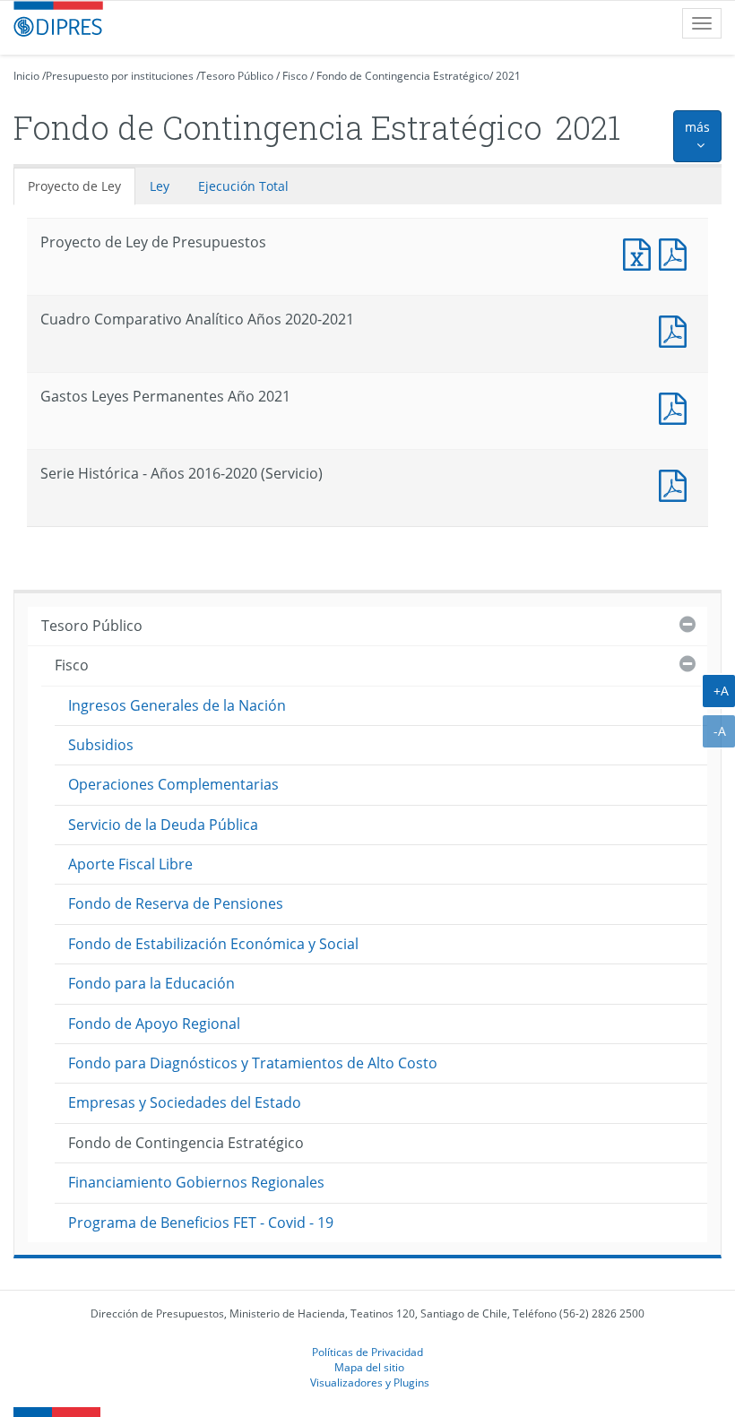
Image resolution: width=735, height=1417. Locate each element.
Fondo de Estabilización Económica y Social (213, 944)
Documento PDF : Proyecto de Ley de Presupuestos (677, 252)
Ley (159, 185)
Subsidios (101, 745)
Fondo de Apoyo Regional (154, 1023)
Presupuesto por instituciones (120, 75)
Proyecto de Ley (74, 185)
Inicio (26, 75)
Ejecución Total (243, 185)
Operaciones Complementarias (173, 784)
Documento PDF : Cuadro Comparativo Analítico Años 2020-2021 (677, 329)
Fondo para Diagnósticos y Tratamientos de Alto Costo (252, 1063)
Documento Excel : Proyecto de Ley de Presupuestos (641, 252)
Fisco (294, 75)
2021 (508, 75)
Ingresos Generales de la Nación (177, 705)
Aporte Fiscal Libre (130, 864)
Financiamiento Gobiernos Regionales (196, 1182)
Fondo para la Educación (151, 983)
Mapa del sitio (369, 1367)
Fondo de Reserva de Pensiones (175, 903)
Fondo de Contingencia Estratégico (402, 75)
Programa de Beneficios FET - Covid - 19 (200, 1222)
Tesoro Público (236, 75)
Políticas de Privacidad (367, 1351)
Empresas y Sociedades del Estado (184, 1102)
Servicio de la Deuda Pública (163, 824)
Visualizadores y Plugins (369, 1382)
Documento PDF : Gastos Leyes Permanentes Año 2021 (677, 406)
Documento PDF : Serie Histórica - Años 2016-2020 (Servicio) (677, 483)
